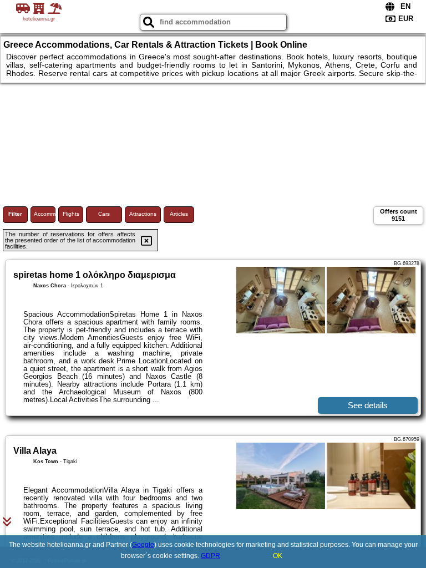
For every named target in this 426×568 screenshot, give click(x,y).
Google (143, 545)
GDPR (210, 556)
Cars (104, 214)
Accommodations (44, 214)
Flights (71, 214)
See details (368, 405)
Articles (179, 214)
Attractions (142, 214)
